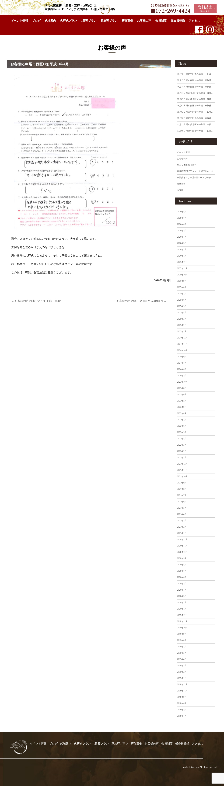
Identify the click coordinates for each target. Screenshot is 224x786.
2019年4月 (182, 659)
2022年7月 (182, 419)
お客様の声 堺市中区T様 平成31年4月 (142, 300)
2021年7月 (182, 495)
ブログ (36, 20)
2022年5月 (182, 432)
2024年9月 (182, 356)
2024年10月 (182, 350)
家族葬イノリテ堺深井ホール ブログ (194, 177)
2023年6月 (182, 394)
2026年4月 (182, 237)
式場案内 (50, 20)
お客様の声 (144, 20)
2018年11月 (182, 691)
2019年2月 (182, 672)
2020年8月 (182, 564)
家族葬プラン (109, 20)
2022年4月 (182, 438)
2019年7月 (182, 646)
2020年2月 (182, 602)
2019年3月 (182, 665)
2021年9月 (182, 483)
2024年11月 (182, 344)
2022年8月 (182, 413)
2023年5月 (182, 401)
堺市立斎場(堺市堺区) (187, 165)
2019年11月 (182, 621)
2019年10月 (182, 627)
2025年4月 (182, 312)
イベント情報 (19, 20)
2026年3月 (182, 243)
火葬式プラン (68, 20)
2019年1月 (182, 678)
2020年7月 (182, 571)
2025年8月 (182, 287)
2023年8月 (182, 388)
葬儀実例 (127, 20)
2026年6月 (182, 224)
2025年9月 (182, 281)
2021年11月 (182, 470)
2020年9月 (182, 558)
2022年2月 (182, 451)
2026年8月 (182, 211)
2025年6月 (182, 300)
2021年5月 (182, 508)
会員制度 (161, 20)
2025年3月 (182, 319)
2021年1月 (182, 533)
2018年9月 (182, 697)
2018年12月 (182, 684)
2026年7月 (182, 218)
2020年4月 (182, 590)
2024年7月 (182, 363)
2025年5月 (182, 306)
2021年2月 (182, 527)
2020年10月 (182, 552)
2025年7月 (182, 293)
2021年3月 (182, 520)
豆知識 (180, 190)
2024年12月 (182, 338)
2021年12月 (182, 464)
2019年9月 (182, 634)
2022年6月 (182, 426)
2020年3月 (182, 596)
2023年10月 (182, 382)
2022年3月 (182, 445)
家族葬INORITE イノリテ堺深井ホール (195, 171)
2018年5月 (182, 709)
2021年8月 (182, 489)
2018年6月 (182, 703)
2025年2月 (182, 325)
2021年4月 (182, 514)
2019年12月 (182, 615)
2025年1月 (182, 331)
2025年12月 (182, 262)
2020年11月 (182, 546)
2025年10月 (182, 274)
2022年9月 (182, 407)
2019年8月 (182, 640)
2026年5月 (182, 230)
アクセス (194, 20)
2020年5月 (182, 583)
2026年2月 (182, 249)
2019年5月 (182, 653)
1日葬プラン (89, 20)
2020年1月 (182, 609)
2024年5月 (182, 375)
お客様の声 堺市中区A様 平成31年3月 (36, 300)
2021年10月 (182, 476)
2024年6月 (182, 369)
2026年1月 (182, 256)
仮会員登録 (178, 20)
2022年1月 (182, 457)
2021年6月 (182, 501)
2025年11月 (182, 268)
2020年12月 (182, 539)
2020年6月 (182, 577)
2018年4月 (182, 716)
